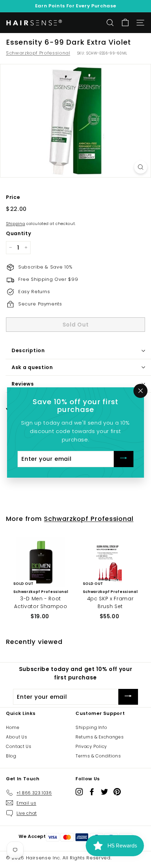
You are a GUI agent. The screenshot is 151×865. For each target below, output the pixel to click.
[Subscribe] (123, 459)
